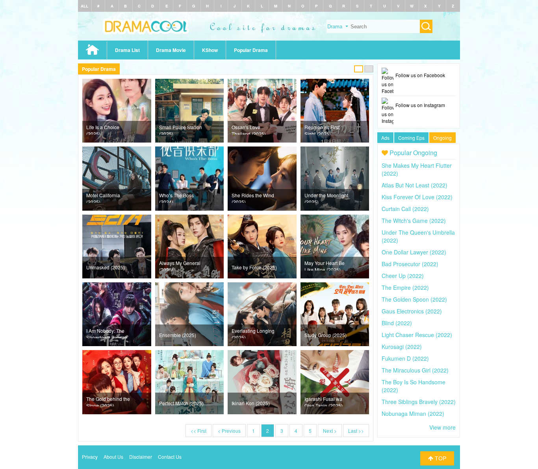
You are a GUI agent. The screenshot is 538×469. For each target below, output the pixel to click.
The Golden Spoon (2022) (414, 299)
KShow (210, 50)
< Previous (229, 430)
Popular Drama (251, 50)
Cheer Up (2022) (403, 276)
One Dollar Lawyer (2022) (414, 252)
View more (442, 427)
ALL (84, 6)
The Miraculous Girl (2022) (415, 370)
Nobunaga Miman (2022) (413, 413)
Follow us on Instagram (420, 105)
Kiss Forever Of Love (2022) (417, 197)
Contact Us (170, 456)
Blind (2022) (397, 323)
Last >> (356, 430)
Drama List (127, 50)
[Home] (269, 38)
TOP (439, 458)
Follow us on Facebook (420, 75)
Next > (330, 430)
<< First (198, 430)
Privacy (90, 456)
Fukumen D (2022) (405, 358)
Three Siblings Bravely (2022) (419, 402)
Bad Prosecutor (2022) (410, 264)
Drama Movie (171, 50)
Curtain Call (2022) (405, 209)
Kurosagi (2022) (402, 346)
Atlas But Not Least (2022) (414, 185)
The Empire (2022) (405, 287)
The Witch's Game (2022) (414, 220)
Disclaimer (140, 456)
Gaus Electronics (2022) (412, 311)
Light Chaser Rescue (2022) (417, 335)
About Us (113, 456)
